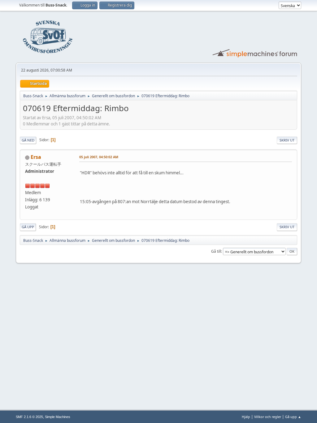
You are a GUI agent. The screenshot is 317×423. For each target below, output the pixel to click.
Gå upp (28, 227)
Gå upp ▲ (293, 416)
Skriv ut (287, 140)
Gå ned (28, 140)
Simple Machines (57, 417)
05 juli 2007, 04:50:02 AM (98, 157)
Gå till (216, 251)
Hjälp (246, 416)
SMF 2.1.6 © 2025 (29, 417)
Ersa (36, 157)
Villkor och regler (267, 416)
